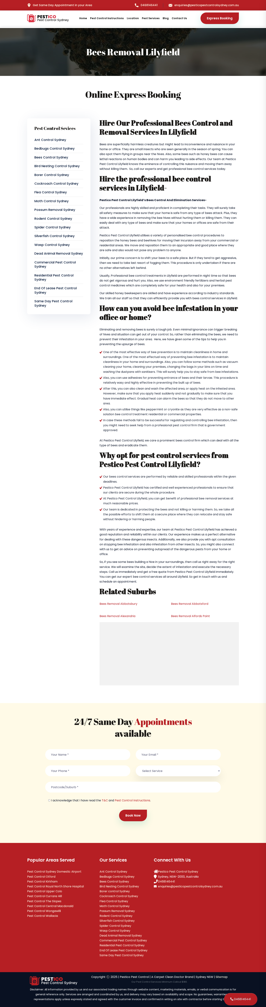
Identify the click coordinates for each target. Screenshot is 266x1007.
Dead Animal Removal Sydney (58, 253)
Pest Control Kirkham (42, 881)
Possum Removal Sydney (54, 209)
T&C (105, 800)
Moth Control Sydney (51, 201)
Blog (166, 18)
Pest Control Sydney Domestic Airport (54, 871)
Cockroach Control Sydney (56, 183)
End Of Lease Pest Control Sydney (55, 290)
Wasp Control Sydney (52, 244)
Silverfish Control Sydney (54, 236)
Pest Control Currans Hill (44, 896)
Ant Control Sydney (50, 140)
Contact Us (179, 18)
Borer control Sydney (51, 175)
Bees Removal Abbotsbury (118, 604)
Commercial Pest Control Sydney (55, 264)
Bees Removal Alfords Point (190, 616)
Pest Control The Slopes (44, 901)
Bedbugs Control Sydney (54, 148)
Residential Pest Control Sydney (53, 277)
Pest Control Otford (41, 877)
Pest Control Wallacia (42, 916)
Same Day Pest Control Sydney (53, 303)
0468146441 (149, 5)
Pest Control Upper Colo (44, 891)
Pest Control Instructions (107, 18)
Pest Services (151, 18)
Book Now (133, 815)
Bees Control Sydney (51, 157)
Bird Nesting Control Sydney (57, 166)
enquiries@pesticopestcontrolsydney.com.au (206, 5)
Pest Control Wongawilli (44, 911)
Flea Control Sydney (50, 192)
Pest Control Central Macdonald (50, 906)
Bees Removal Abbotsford (189, 604)
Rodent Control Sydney (53, 218)
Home (83, 18)
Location (133, 18)
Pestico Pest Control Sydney (178, 871)
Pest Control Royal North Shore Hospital (55, 886)
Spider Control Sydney (52, 227)
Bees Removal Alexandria (117, 616)
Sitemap (222, 977)
